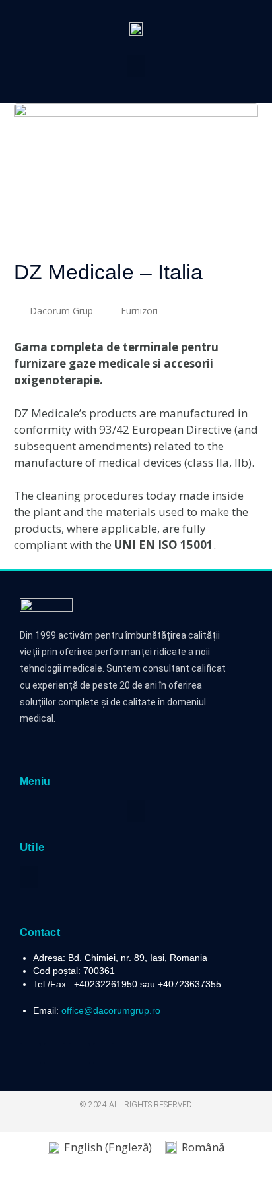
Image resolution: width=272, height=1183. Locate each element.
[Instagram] (103, 1053)
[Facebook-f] (30, 1053)
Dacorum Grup (61, 310)
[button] (136, 66)
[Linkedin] (79, 1053)
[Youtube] (54, 1053)
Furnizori (139, 310)
